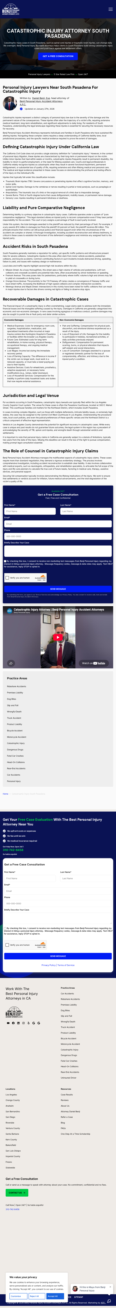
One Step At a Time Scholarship (75, 1134)
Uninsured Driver (68, 1078)
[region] (37, 1287)
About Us (65, 1106)
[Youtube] (8, 1023)
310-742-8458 (13, 850)
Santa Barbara (12, 1134)
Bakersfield (11, 1145)
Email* (7, 517)
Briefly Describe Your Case (16, 542)
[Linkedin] (18, 1023)
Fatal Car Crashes (15, 756)
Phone (7, 530)
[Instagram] (23, 1023)
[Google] (33, 1023)
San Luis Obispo (13, 1151)
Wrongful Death (14, 711)
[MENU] (110, 9)
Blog (63, 1122)
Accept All (52, 1296)
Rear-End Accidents (16, 768)
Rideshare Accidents (16, 686)
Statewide (10, 1167)
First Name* (9, 505)
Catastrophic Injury (16, 743)
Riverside (10, 1122)
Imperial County (13, 1156)
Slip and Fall (12, 705)
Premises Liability (15, 692)
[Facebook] (13, 1023)
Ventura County (13, 1128)
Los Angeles (11, 1094)
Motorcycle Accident (16, 737)
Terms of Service (66, 965)
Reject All (34, 1296)
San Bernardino (13, 1111)
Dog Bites (11, 699)
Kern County (11, 1139)
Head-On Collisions (16, 762)
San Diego (10, 1117)
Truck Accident (14, 718)
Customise (16, 1296)
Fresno (9, 1162)
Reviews (64, 1100)
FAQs (63, 1128)
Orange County (13, 1100)
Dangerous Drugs (15, 749)
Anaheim (10, 1106)
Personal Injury (14, 781)
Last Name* (65, 505)
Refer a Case (67, 1117)
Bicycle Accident (14, 730)
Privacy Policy (49, 965)
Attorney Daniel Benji (70, 1111)
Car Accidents (13, 775)
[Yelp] (28, 1023)
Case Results (67, 1094)
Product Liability (14, 724)
